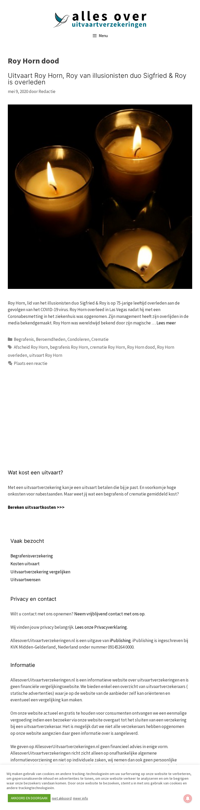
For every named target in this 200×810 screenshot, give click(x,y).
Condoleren (78, 339)
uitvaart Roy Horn (45, 355)
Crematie (100, 339)
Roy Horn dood (141, 347)
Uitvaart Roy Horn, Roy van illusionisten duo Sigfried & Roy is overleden (97, 79)
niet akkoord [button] (62, 798)
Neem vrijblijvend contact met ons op (109, 614)
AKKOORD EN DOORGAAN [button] (29, 798)
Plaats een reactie (30, 363)
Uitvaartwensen (25, 579)
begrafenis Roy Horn (69, 347)
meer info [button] (80, 798)
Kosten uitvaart (25, 564)
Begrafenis (24, 339)
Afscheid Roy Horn (31, 347)
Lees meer (166, 323)
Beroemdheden (50, 339)
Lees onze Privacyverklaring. (101, 627)
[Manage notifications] (188, 798)
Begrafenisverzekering (31, 556)
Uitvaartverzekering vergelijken (40, 572)
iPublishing (120, 640)
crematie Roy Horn (107, 347)
